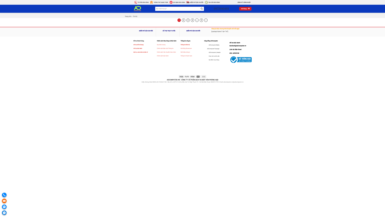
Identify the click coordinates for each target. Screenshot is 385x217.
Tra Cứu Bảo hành (214, 2)
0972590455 (221, 8)
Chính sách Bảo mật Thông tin (165, 48)
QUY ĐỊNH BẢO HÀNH (179, 2)
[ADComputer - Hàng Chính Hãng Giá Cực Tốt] (140, 9)
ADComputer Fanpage (213, 48)
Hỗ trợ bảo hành (137, 48)
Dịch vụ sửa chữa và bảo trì (140, 52)
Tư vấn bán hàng (143, 2)
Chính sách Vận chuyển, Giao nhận (166, 52)
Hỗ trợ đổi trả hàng (138, 44)
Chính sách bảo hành (163, 56)
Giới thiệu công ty (185, 52)
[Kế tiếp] (206, 20)
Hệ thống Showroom (186, 48)
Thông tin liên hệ (185, 44)
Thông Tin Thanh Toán (161, 2)
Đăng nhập (247, 2)
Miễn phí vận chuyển (196, 2)
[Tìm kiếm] (201, 8)
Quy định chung (161, 44)
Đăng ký (240, 2)
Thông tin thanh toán (186, 56)
